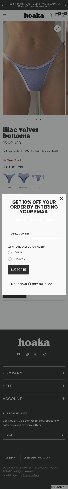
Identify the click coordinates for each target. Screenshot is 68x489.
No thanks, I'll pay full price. (32, 284)
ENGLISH (19, 252)
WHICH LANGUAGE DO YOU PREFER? (26, 246)
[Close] (61, 198)
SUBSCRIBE (18, 270)
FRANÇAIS (20, 258)
